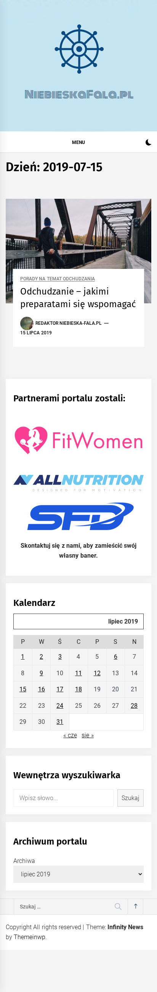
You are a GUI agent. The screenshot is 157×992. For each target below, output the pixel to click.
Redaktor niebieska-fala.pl (68, 323)
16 (41, 689)
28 (134, 705)
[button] (148, 143)
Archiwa (24, 860)
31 (59, 721)
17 (59, 689)
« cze (70, 735)
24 (59, 705)
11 (78, 673)
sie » (87, 735)
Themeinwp (29, 937)
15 (22, 689)
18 (78, 689)
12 (97, 673)
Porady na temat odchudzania (57, 279)
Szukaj (130, 798)
